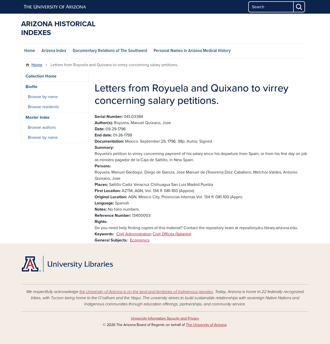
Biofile (31, 86)
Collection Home (41, 76)
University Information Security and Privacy (165, 318)
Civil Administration (134, 234)
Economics (140, 240)
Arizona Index (54, 51)
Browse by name (43, 96)
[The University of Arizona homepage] (55, 7)
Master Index (38, 117)
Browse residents (43, 106)
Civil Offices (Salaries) (172, 234)
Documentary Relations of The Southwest (110, 51)
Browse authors (42, 127)
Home (29, 51)
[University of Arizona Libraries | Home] (67, 264)
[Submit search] (299, 6)
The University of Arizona (206, 325)
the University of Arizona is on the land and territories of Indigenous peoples (146, 291)
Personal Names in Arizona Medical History (192, 51)
